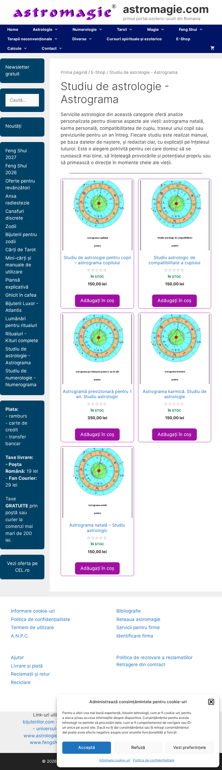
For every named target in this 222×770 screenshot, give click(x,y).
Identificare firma (134, 636)
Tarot (122, 29)
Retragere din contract (140, 664)
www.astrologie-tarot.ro (50, 735)
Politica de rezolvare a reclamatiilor (154, 657)
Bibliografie (128, 611)
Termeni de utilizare (32, 627)
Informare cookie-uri (114, 760)
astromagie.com (166, 9)
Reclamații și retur (30, 674)
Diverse (79, 39)
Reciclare (21, 682)
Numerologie (85, 29)
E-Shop (183, 39)
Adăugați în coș (97, 300)
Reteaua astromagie (138, 619)
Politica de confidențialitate (153, 760)
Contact (49, 48)
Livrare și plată (27, 666)
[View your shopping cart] (212, 48)
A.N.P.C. (20, 636)
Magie (153, 29)
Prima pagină (74, 72)
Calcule (14, 48)
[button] (211, 702)
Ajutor (17, 657)
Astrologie (42, 29)
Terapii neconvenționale (29, 39)
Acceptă (86, 747)
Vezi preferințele (189, 747)
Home (12, 29)
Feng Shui (188, 29)
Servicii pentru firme (138, 627)
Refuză (138, 747)
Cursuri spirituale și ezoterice (134, 39)
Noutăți (13, 126)
